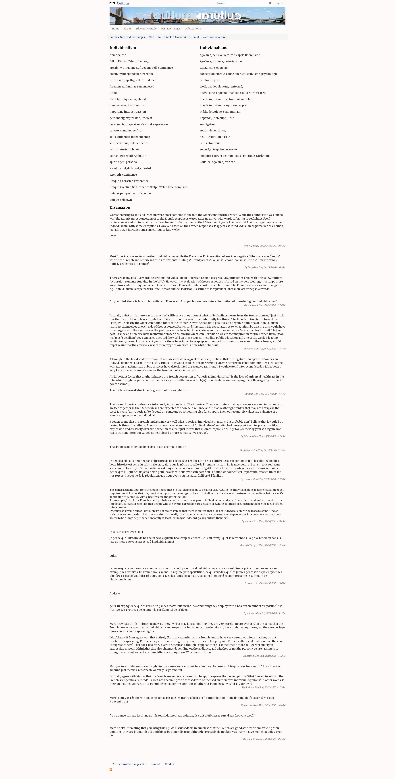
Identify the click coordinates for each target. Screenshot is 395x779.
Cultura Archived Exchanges (127, 37)
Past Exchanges (171, 28)
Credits (169, 764)
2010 (151, 37)
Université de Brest (187, 37)
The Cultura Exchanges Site (129, 764)
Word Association (214, 37)
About (127, 28)
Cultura (123, 3)
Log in (279, 3)
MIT (168, 37)
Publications (193, 28)
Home (115, 28)
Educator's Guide (146, 28)
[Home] (112, 2)
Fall (160, 37)
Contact (155, 764)
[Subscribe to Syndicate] (111, 769)
